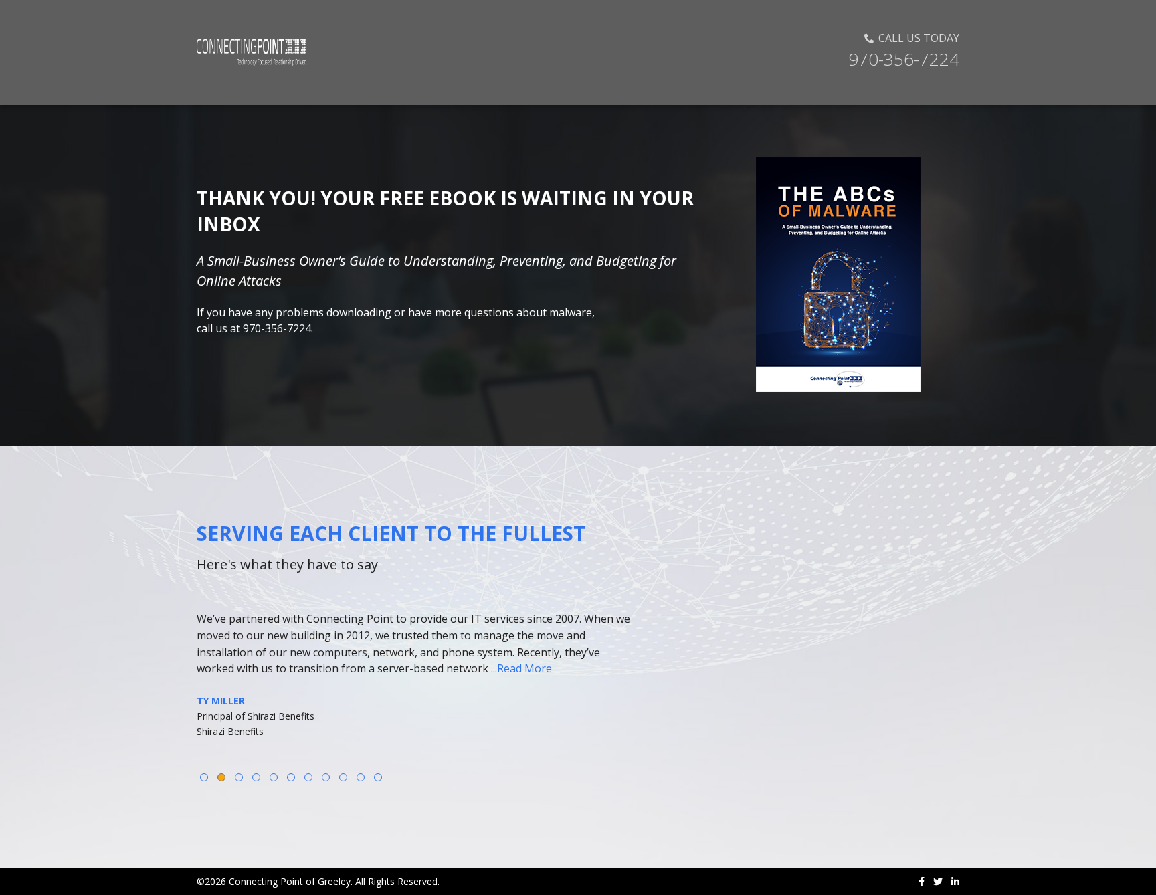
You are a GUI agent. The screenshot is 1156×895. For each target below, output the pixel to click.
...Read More (521, 668)
